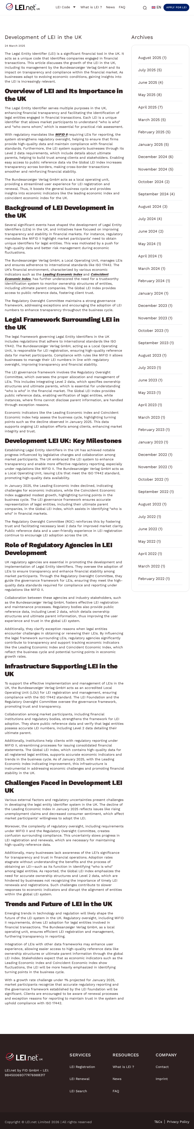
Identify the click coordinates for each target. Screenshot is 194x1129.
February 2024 (151, 281)
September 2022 (153, 491)
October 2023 (150, 330)
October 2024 (150, 181)
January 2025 (150, 144)
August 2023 (149, 355)
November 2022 (152, 467)
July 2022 (147, 516)
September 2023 (153, 343)
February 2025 (151, 132)
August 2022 (149, 504)
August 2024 (149, 206)
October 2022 (150, 479)
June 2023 (147, 380)
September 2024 (153, 194)
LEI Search (78, 1091)
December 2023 (152, 305)
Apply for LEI (176, 7)
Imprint (162, 1079)
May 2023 (146, 392)
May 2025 (146, 94)
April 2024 (147, 256)
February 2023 (151, 429)
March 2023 (149, 417)
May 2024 (147, 244)
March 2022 (149, 566)
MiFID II (61, 134)
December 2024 (152, 156)
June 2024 (147, 231)
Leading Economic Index (62, 274)
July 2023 (147, 367)
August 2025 (149, 57)
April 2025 (147, 107)
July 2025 (147, 70)
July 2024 (147, 219)
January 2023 (150, 442)
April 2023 (147, 405)
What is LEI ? (123, 1067)
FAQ (116, 1091)
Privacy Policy (178, 1122)
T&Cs (158, 1122)
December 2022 (152, 454)
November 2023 (152, 318)
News (117, 1079)
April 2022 (147, 553)
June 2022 (147, 529)
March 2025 (149, 119)
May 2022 (146, 541)
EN (159, 7)
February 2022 (151, 578)
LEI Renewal (79, 1079)
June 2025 (147, 82)
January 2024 (150, 293)
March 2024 (149, 268)
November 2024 (152, 169)
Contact (162, 1067)
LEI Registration (82, 1067)
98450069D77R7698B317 (25, 1075)
